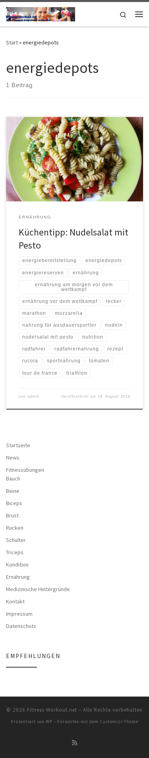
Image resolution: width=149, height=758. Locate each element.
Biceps (14, 503)
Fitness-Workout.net (52, 709)
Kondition (17, 564)
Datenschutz (21, 626)
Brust (12, 515)
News (12, 457)
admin (33, 396)
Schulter (16, 540)
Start (12, 42)
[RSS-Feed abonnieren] (74, 743)
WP (49, 721)
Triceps (14, 552)
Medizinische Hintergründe (38, 589)
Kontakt (15, 601)
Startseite (18, 445)
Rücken (14, 527)
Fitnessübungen (25, 469)
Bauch (13, 478)
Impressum (19, 613)
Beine (12, 490)
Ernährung (18, 576)
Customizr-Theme (119, 721)
